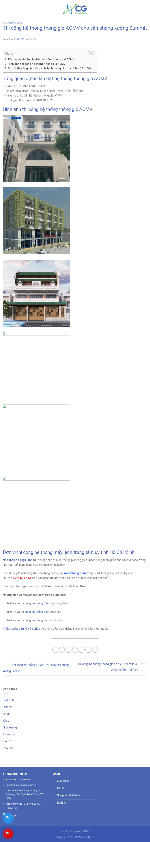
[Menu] (5, 9)
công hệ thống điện (37, 612)
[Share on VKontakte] (82, 650)
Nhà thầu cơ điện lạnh (17, 560)
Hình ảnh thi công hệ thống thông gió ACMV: (37, 63)
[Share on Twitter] (62, 650)
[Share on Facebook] (55, 650)
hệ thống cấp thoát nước (48, 620)
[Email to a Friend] (68, 650)
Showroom (9, 734)
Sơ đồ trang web (71, 831)
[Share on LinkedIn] (88, 650)
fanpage (21, 586)
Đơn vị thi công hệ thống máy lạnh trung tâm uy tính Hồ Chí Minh (50, 68)
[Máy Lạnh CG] (75, 9)
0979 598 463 (22, 779)
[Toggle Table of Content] (89, 54)
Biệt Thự (8, 700)
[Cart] (145, 9)
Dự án (6, 23)
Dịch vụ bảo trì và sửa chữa (22, 628)
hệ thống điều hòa (43, 603)
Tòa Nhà (8, 748)
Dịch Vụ (7, 707)
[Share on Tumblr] (95, 650)
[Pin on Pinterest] (75, 650)
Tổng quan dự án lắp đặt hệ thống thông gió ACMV (41, 59)
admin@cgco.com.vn (24, 784)
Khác (6, 720)
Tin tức (7, 741)
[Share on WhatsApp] (75, 641)
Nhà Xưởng (16, 23)
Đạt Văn (33, 39)
